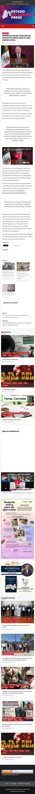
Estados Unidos (18, 718)
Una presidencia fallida (8, 390)
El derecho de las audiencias (10, 359)
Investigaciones (6, 654)
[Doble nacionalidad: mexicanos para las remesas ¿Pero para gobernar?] (17, 711)
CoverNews (13, 791)
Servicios (11, 621)
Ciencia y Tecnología (7, 652)
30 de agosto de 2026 (8, 629)
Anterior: (15, 315)
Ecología (15, 652)
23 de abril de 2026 (7, 422)
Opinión (4, 355)
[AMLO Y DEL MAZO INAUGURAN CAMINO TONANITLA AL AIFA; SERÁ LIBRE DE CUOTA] (8, 266)
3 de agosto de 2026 (8, 361)
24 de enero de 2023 (8, 43)
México (4, 720)
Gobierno (25, 684)
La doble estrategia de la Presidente (12, 757)
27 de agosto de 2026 (8, 759)
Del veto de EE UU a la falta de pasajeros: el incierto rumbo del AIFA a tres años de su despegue (23, 275)
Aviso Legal (13, 4)
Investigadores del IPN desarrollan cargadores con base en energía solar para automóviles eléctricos (17, 659)
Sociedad (17, 621)
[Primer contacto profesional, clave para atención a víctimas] (17, 612)
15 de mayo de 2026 (8, 392)
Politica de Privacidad (22, 4)
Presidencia (5, 33)
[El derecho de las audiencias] (17, 346)
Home (8, 4)
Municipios (5, 621)
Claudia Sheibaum (7, 353)
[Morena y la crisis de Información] (17, 406)
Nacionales (26, 353)
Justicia (20, 353)
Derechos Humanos (7, 619)
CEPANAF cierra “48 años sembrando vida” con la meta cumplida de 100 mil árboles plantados (17, 692)
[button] (2, 26)
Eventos (24, 619)
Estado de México (17, 619)
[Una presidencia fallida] (17, 376)
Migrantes (10, 720)
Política (10, 355)
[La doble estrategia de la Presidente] (17, 744)
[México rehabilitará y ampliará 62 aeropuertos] (8, 288)
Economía (11, 718)
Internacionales (27, 718)
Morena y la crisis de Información (11, 420)
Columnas (15, 353)
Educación (21, 652)
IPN (12, 654)
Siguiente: (17, 323)
